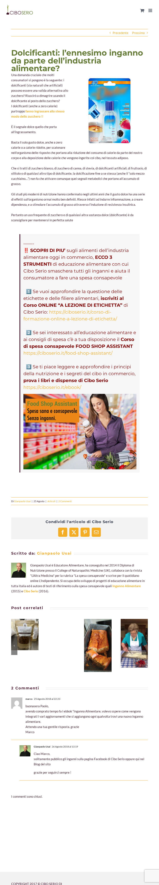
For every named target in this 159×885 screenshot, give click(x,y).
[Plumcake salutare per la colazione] (97, 645)
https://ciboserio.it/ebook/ (52, 387)
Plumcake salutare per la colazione (93, 645)
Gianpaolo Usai (22, 501)
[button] (14, 645)
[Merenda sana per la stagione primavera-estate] (134, 643)
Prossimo (138, 33)
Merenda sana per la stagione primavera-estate (129, 643)
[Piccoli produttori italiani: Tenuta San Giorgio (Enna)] (25, 634)
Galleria (30, 635)
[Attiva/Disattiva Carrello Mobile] (142, 10)
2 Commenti (65, 501)
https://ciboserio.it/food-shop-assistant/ (67, 353)
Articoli (51, 501)
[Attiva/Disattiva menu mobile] (150, 10)
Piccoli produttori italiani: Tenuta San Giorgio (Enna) (20, 635)
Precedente (120, 33)
